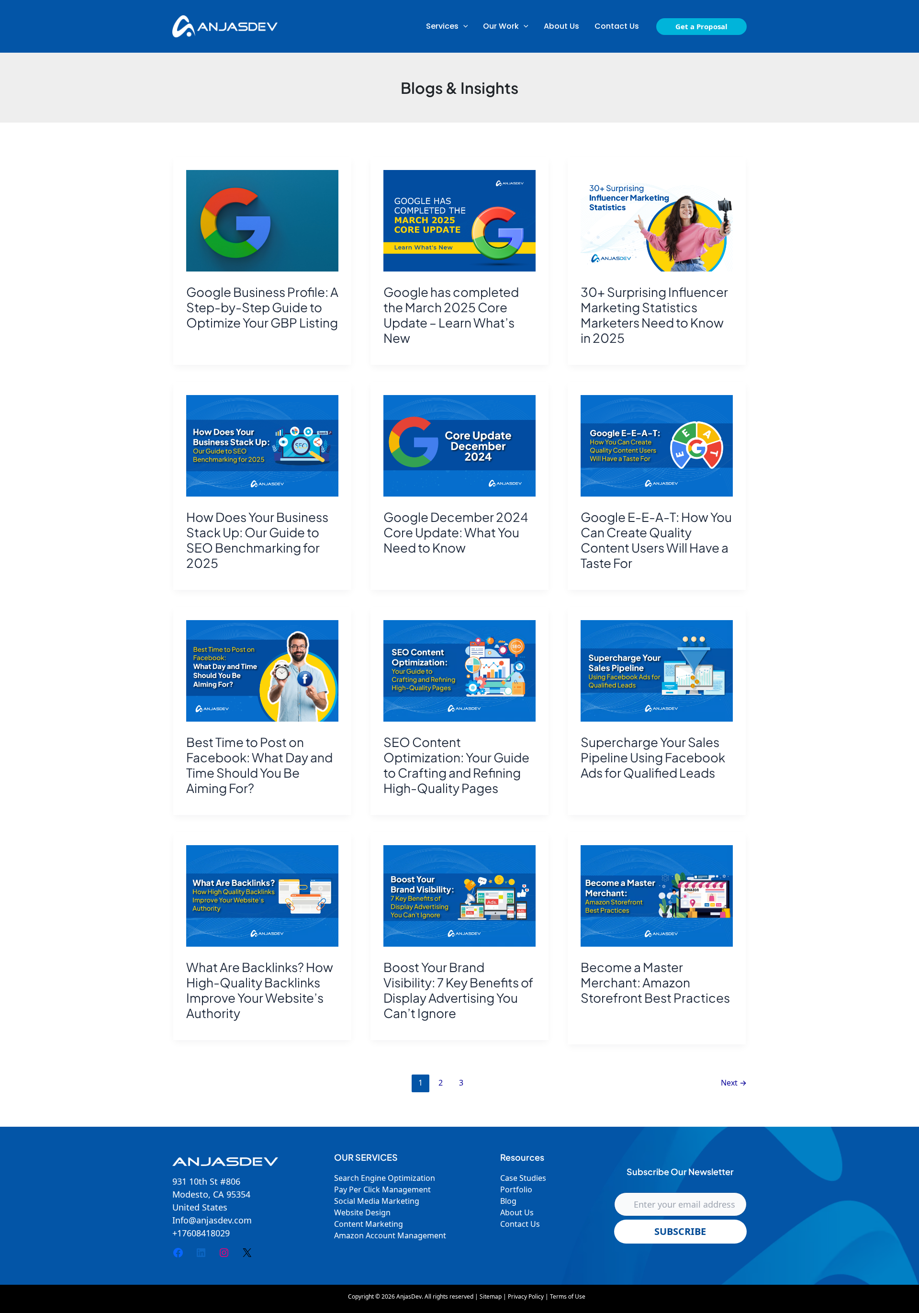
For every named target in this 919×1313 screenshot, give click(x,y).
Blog (508, 1201)
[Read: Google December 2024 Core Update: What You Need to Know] (459, 446)
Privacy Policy (526, 1296)
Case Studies (523, 1178)
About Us (517, 1212)
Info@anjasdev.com (212, 1220)
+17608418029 (201, 1233)
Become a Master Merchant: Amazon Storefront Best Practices (655, 982)
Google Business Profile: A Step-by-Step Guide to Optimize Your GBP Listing (262, 307)
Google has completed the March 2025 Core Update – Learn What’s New (451, 315)
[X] (247, 1252)
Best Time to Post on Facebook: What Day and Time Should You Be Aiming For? (259, 765)
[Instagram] (224, 1252)
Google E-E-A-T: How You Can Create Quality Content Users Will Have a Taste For (656, 540)
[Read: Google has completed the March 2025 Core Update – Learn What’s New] (459, 221)
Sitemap (491, 1296)
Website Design (362, 1212)
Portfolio (516, 1189)
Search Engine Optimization (384, 1178)
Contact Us (520, 1224)
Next (734, 1082)
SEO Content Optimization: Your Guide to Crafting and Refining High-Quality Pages (456, 765)
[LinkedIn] (201, 1252)
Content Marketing (368, 1224)
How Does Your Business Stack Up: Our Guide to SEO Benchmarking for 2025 (257, 540)
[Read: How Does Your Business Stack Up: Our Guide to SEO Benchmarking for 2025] (262, 446)
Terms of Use (567, 1296)
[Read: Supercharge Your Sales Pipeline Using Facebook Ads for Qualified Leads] (657, 671)
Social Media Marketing (376, 1201)
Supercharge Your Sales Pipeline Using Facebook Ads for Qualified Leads (653, 757)
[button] (447, 26)
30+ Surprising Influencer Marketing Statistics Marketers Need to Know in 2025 (654, 315)
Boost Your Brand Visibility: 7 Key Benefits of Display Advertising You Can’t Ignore (458, 990)
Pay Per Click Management (382, 1189)
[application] (463, 26)
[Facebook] (178, 1252)
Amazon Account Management (390, 1235)
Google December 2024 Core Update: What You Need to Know (455, 532)
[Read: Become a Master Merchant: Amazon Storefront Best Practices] (657, 896)
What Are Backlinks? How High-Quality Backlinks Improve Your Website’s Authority (259, 990)
